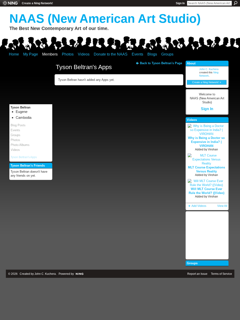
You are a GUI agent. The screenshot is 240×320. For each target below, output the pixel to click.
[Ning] (10, 3)
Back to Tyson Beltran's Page (161, 63)
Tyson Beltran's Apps (24, 157)
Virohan (213, 149)
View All (222, 206)
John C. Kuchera (208, 69)
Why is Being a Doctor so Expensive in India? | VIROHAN (206, 142)
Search (235, 3)
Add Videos (198, 206)
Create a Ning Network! (37, 3)
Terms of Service (221, 273)
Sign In (180, 3)
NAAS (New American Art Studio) (105, 18)
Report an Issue (197, 273)
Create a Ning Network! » (206, 82)
